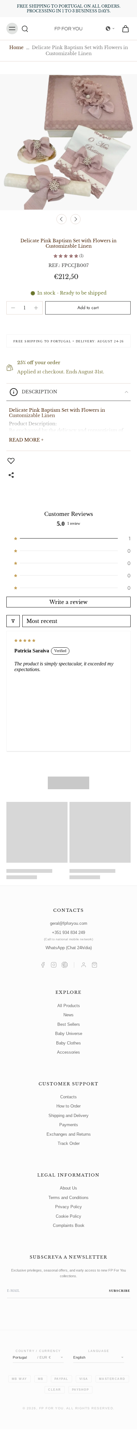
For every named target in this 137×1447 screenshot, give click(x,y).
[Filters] (13, 621)
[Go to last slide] (61, 219)
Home (16, 47)
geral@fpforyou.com (68, 923)
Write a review (68, 602)
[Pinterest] (64, 965)
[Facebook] (43, 965)
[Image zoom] (68, 142)
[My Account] (84, 965)
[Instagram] (54, 965)
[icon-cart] (124, 28)
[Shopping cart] (94, 965)
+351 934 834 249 (68, 935)
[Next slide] (75, 219)
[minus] (13, 308)
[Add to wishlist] (11, 460)
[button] (110, 28)
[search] (25, 28)
